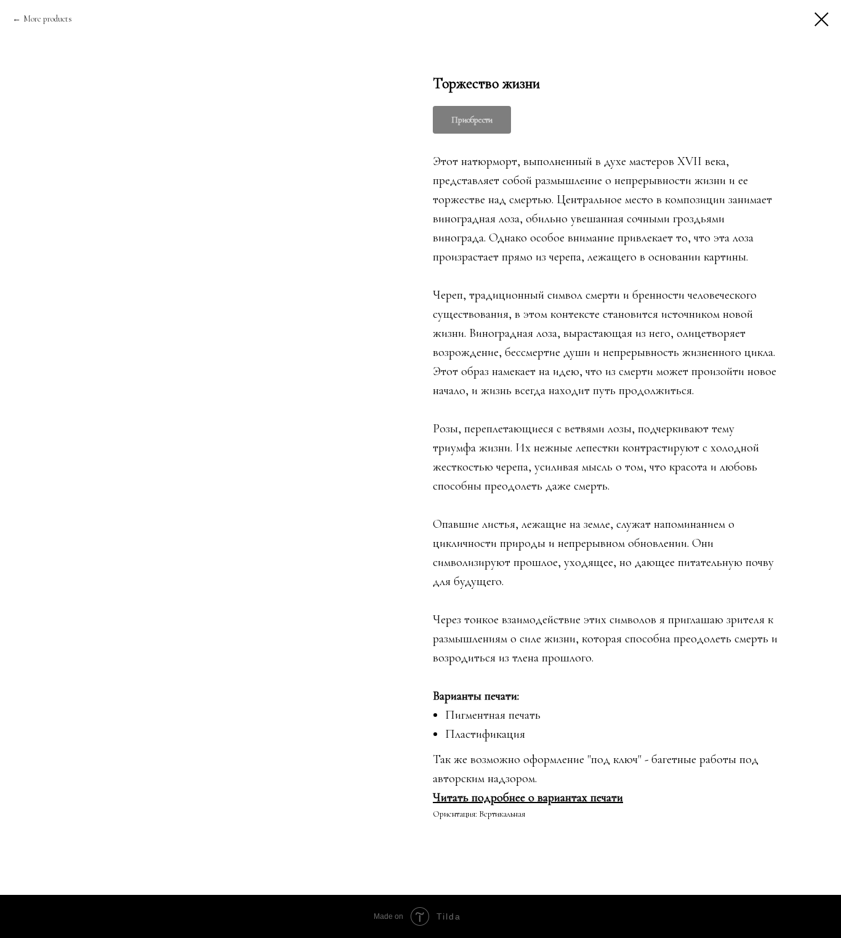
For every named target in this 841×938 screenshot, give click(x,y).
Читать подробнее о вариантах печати (528, 797)
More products (47, 19)
